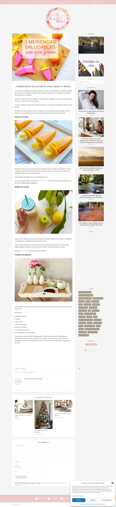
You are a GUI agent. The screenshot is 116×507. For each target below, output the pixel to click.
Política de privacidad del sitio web (97, 504)
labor (95, 316)
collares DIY (95, 301)
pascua (81, 326)
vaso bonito (24, 251)
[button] (112, 483)
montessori (82, 322)
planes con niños (89, 326)
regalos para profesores (92, 329)
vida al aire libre (83, 335)
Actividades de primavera (85, 295)
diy (89, 310)
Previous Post (19, 390)
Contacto (74, 2)
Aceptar (79, 500)
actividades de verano (85, 298)
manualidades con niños (85, 319)
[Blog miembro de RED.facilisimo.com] (79, 369)
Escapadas (56, 2)
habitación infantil (90, 313)
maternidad (98, 319)
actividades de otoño (85, 292)
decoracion (96, 304)
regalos (81, 329)
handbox (89, 316)
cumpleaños (87, 304)
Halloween (82, 316)
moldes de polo (43, 181)
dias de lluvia (82, 310)
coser (80, 304)
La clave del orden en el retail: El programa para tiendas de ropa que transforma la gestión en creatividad (91, 140)
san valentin (82, 332)
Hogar (19, 2)
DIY (13, 2)
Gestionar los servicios (78, 495)
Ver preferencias (106, 500)
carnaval (81, 301)
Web (16, 471)
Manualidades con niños (41, 2)
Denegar (92, 500)
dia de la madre (83, 307)
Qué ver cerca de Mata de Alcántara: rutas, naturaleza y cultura (91, 169)
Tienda (83, 2)
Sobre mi (65, 2)
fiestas (81, 313)
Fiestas (26, 2)
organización (97, 322)
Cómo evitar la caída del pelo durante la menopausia (91, 112)
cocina (17, 368)
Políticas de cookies (83, 504)
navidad (89, 322)
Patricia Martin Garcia (30, 372)
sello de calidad (92, 332)
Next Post (69, 390)
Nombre (17, 461)
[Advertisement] (91, 259)
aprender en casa (97, 298)
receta (23, 368)
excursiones (95, 310)
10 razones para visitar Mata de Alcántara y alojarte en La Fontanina (91, 196)
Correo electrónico (18, 466)
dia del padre (93, 307)
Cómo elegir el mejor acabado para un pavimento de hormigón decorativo (91, 224)
